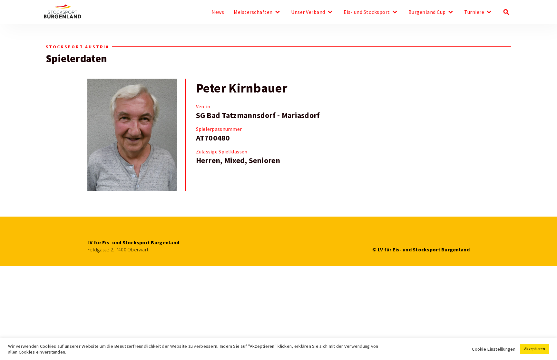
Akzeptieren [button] (534, 349)
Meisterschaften (253, 12)
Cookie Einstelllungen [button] (493, 349)
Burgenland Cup (427, 12)
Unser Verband (308, 12)
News (217, 12)
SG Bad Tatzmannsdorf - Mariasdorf (258, 115)
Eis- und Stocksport (367, 12)
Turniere (474, 12)
